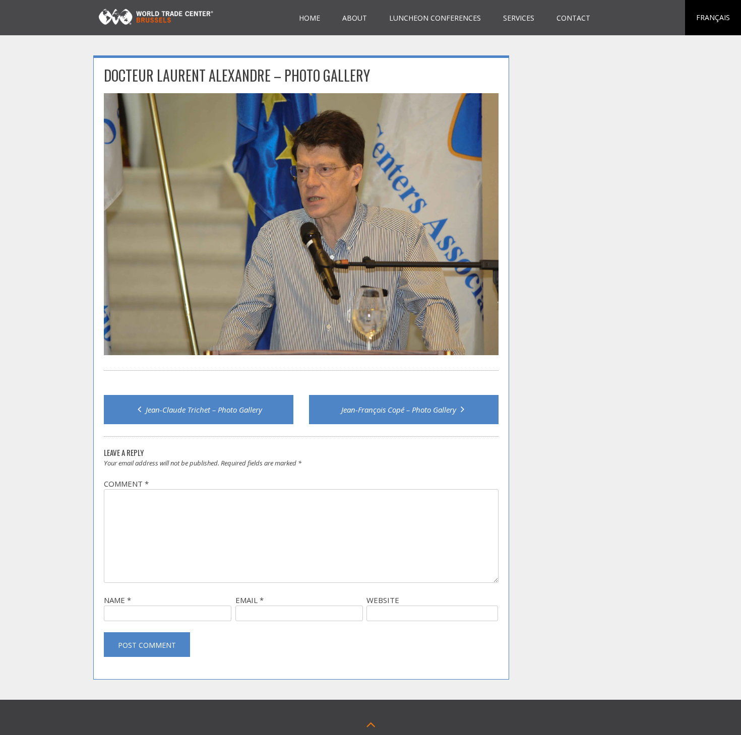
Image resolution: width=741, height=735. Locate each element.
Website (382, 600)
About (354, 18)
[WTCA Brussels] (157, 26)
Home (309, 18)
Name (117, 600)
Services (518, 18)
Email (249, 600)
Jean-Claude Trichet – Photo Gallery (203, 410)
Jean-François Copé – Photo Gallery (399, 410)
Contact (573, 18)
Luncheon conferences (435, 18)
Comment (126, 484)
